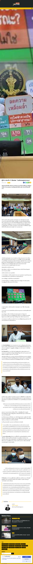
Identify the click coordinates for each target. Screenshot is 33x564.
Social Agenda (5, 547)
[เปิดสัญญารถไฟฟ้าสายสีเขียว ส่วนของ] (6, 535)
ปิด (26, 561)
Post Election (18, 545)
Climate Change (14, 518)
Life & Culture (5, 545)
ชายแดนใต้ (23, 547)
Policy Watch (11, 545)
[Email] (29, 182)
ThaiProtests (11, 547)
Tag (2, 542)
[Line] (27, 182)
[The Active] (16, 4)
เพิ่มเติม (6, 559)
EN (18, 556)
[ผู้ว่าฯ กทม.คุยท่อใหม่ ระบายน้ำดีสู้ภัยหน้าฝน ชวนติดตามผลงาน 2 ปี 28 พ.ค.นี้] (6, 521)
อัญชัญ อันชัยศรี (15, 505)
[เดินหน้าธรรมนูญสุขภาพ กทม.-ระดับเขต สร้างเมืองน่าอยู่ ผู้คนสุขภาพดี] (6, 528)
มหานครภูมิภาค (4, 549)
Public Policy (24, 545)
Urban (9, 182)
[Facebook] (24, 182)
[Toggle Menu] (32, 8)
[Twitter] (25, 182)
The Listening (18, 547)
